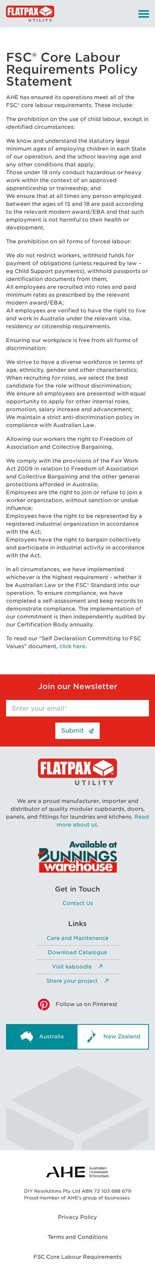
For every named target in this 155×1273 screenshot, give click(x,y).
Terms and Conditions (78, 1237)
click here (72, 646)
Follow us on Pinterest (86, 1004)
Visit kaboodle (72, 967)
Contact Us (77, 903)
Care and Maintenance (78, 938)
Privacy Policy (77, 1217)
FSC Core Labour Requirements (77, 1257)
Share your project (72, 981)
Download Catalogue (77, 952)
